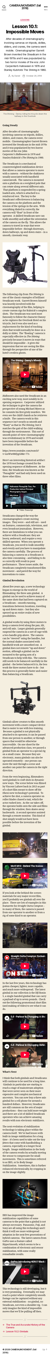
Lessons (25, 20)
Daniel (17, 76)
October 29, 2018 (34, 76)
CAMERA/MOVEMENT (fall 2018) (25, 7)
